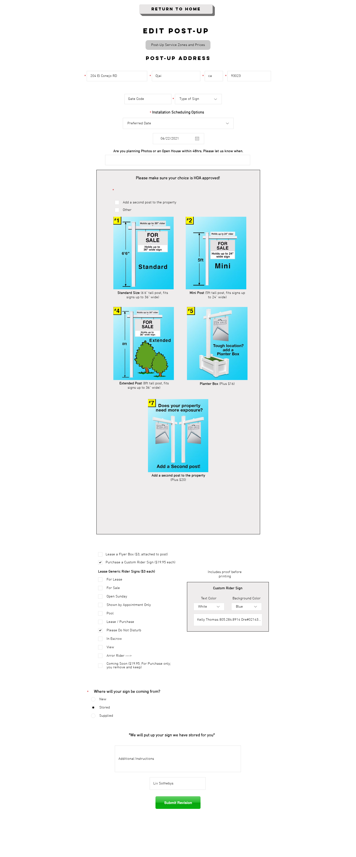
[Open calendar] (197, 139)
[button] (178, 45)
